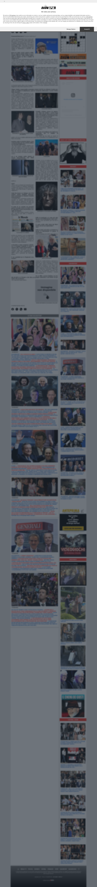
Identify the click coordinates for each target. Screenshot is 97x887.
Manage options (71, 29)
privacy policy (25, 22)
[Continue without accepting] (4, 1)
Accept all (87, 29)
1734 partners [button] (12, 15)
